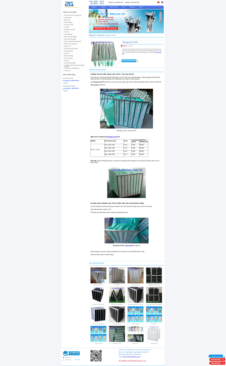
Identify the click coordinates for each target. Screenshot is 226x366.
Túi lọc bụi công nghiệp (69, 63)
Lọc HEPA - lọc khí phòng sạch (71, 68)
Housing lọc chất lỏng (69, 29)
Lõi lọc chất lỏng (68, 34)
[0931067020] (223, 360)
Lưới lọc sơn (67, 46)
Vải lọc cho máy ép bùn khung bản (72, 41)
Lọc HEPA (66, 27)
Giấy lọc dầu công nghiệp (70, 36)
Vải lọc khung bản (68, 51)
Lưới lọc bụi (67, 70)
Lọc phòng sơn (68, 17)
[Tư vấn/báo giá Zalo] (223, 357)
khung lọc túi (112, 137)
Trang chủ (92, 35)
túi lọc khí (128, 245)
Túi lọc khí (66, 32)
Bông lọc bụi (67, 20)
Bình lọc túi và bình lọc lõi (70, 43)
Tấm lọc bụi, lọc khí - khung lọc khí (72, 15)
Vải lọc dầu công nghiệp (70, 39)
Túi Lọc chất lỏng (68, 58)
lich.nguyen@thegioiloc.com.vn (132, 356)
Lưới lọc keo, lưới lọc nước (71, 48)
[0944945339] (223, 364)
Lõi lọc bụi (66, 60)
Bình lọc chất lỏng (68, 55)
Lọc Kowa (66, 53)
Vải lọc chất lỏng (68, 22)
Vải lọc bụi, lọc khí (68, 24)
